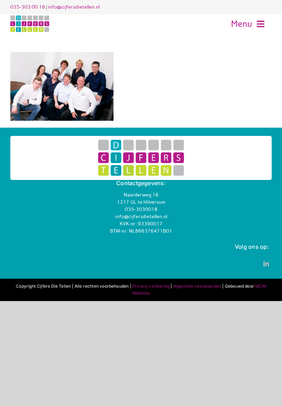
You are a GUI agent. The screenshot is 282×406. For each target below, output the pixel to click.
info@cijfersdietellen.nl (74, 7)
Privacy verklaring (151, 286)
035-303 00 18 (27, 7)
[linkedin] (266, 263)
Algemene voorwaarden (197, 286)
